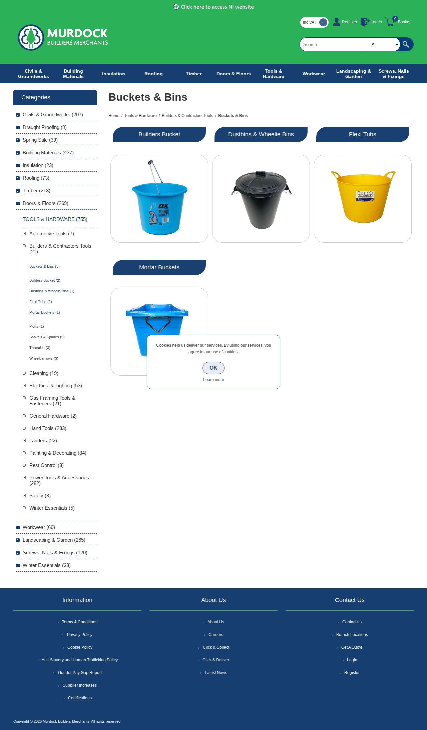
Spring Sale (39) (40, 140)
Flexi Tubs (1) (40, 302)
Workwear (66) (39, 527)
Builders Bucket (159, 134)
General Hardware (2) (53, 416)
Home (113, 115)
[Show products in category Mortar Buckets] (159, 331)
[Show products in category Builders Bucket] (159, 198)
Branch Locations (352, 634)
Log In (376, 22)
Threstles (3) (39, 348)
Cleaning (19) (43, 373)
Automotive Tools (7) (51, 233)
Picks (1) (36, 326)
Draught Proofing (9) (45, 127)
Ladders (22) (43, 440)
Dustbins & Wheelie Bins (261, 134)
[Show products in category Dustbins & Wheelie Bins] (261, 198)
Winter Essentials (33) (47, 565)
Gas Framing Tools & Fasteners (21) (52, 400)
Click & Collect (216, 647)
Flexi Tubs (362, 134)
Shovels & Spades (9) (47, 337)
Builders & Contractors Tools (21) (60, 248)
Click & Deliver (215, 660)
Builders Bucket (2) (44, 280)
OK (213, 368)
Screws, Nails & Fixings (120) (55, 552)
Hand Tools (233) (47, 428)
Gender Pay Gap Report (80, 672)
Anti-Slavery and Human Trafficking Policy (80, 660)
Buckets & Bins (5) (44, 266)
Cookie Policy (79, 647)
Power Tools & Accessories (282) (59, 480)
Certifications (80, 698)
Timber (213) (36, 190)
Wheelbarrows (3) (43, 358)
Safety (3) (40, 495)
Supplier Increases (80, 685)
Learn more (213, 379)
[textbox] (350, 44)
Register (349, 22)
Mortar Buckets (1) (44, 312)
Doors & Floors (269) (45, 203)
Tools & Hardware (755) (55, 219)
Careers (215, 634)
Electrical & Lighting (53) (55, 385)
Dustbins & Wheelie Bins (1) (51, 291)
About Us (215, 622)
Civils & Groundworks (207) (53, 114)
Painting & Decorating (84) (57, 453)
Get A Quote (352, 647)
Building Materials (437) (48, 152)
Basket (404, 22)
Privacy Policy (79, 634)
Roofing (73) (36, 178)
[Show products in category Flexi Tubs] (362, 198)
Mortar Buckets (159, 267)
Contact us (352, 622)
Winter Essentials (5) (52, 508)
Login (352, 660)
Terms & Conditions (79, 622)
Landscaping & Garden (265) (54, 540)
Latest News (216, 672)
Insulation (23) (38, 165)
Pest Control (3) (46, 465)
